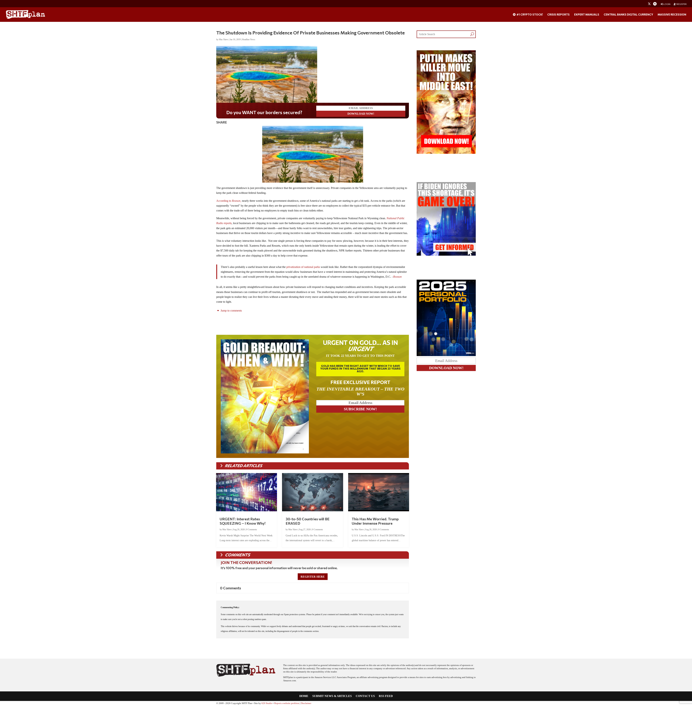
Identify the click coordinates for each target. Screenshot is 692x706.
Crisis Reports (558, 14)
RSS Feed (386, 696)
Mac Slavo (223, 39)
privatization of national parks (303, 266)
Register (681, 4)
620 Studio (266, 703)
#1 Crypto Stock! (529, 14)
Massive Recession (672, 14)
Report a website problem (286, 703)
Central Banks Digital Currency (628, 14)
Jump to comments (231, 310)
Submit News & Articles (332, 696)
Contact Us (365, 696)
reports (228, 223)
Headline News (248, 39)
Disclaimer (306, 703)
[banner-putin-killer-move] (446, 152)
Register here (313, 576)
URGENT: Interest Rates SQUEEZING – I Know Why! (242, 521)
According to (228, 200)
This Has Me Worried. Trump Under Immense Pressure (375, 521)
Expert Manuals (586, 14)
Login (666, 4)
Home (303, 696)
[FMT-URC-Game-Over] (446, 254)
